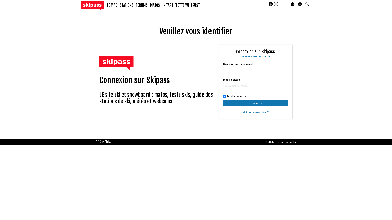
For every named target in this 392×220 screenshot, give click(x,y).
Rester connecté (237, 96)
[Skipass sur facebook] (271, 5)
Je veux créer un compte (255, 56)
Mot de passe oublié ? (256, 112)
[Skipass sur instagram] (276, 5)
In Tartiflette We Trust (181, 5)
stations (126, 5)
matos (155, 5)
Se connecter (256, 103)
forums (142, 5)
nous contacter (287, 142)
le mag (112, 5)
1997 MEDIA (104, 142)
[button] (300, 4)
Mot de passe (231, 79)
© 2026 (269, 142)
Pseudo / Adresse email (238, 64)
